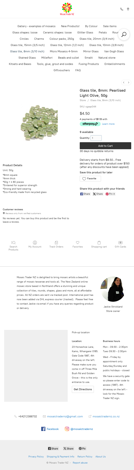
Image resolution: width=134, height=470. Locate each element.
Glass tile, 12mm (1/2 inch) (67, 45)
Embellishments (115, 64)
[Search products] (124, 34)
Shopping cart (99, 246)
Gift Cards (120, 246)
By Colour (91, 26)
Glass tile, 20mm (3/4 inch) (97, 38)
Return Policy (84, 456)
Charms (39, 38)
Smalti (89, 57)
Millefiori (47, 57)
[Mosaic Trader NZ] (67, 9)
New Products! (70, 26)
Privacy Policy (36, 456)
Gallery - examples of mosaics (36, 26)
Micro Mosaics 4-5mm (64, 51)
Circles (24, 38)
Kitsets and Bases (20, 64)
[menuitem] (123, 82)
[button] (90, 178)
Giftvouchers (62, 70)
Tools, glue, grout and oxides (55, 64)
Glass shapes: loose (25, 32)
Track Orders (56, 246)
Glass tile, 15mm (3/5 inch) (28, 45)
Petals (103, 32)
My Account (34, 246)
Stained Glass (27, 57)
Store (83, 100)
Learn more (108, 123)
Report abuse (80, 462)
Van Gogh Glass (114, 51)
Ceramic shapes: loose (57, 32)
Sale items (110, 26)
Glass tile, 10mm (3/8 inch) (106, 45)
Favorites (78, 246)
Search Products (13, 248)
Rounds (117, 32)
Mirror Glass (91, 51)
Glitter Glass (85, 32)
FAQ (78, 70)
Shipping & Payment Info (60, 456)
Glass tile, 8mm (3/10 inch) (27, 51)
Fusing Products (89, 64)
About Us (100, 456)
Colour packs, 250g (62, 38)
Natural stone (107, 57)
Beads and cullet (68, 57)
